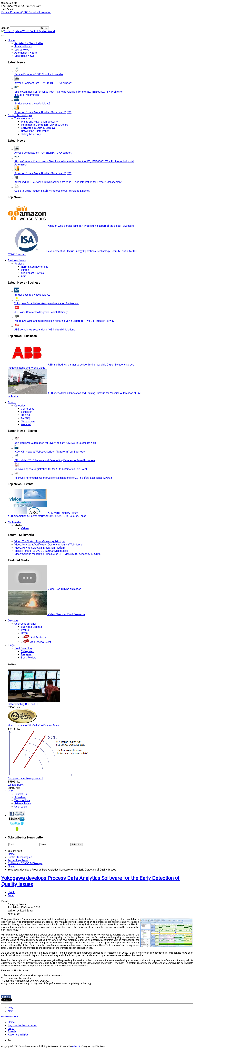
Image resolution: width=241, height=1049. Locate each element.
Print (11, 892)
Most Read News (24, 55)
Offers (25, 633)
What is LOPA (15, 784)
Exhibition (26, 411)
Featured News (23, 46)
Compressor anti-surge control (25, 778)
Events (12, 402)
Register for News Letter (28, 43)
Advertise (20, 797)
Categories (27, 651)
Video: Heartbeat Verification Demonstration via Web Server (48, 544)
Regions (19, 263)
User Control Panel (25, 623)
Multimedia (14, 522)
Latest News (21, 49)
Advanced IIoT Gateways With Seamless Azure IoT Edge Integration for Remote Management (67, 182)
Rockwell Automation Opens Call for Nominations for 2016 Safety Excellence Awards (63, 477)
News (11, 866)
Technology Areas (24, 118)
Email (11, 895)
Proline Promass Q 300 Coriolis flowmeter (38, 74)
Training (25, 415)
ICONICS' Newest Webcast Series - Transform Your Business (49, 451)
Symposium (28, 421)
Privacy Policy (22, 803)
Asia (23, 276)
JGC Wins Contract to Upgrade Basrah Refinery (41, 312)
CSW (10, 791)
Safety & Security (31, 134)
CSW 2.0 (76, 1046)
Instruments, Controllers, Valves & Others (44, 124)
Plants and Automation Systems (39, 121)
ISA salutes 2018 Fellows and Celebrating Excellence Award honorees (54, 460)
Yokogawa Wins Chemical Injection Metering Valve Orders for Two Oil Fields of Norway (64, 320)
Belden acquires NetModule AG (32, 103)
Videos (25, 528)
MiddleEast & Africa (32, 273)
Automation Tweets (25, 52)
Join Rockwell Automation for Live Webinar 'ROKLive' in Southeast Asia (55, 442)
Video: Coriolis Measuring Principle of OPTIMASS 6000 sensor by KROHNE (57, 554)
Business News (17, 260)
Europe (25, 269)
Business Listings (31, 626)
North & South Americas (34, 266)
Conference (27, 408)
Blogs (11, 645)
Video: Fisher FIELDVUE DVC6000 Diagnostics (41, 550)
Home (11, 40)
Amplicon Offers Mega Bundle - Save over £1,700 (42, 112)
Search (12, 1031)
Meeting (25, 418)
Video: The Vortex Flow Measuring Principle (39, 541)
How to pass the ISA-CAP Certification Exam (33, 725)
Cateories (20, 405)
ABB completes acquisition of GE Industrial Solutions (44, 329)
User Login (20, 806)
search (5, 27)
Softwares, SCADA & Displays (38, 127)
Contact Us (20, 794)
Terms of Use (22, 800)
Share (6, 996)
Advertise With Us (18, 1034)
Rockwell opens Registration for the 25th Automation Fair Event (50, 469)
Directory (13, 620)
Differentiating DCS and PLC (24, 704)
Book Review (28, 657)
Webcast (26, 424)
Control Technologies (20, 115)
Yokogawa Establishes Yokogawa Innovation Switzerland (46, 303)
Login (11, 1028)
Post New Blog (23, 648)
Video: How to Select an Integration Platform (39, 547)
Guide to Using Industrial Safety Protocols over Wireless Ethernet (52, 190)
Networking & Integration (35, 131)
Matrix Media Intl (9, 1016)
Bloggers (26, 654)
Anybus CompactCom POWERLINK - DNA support (42, 83)
